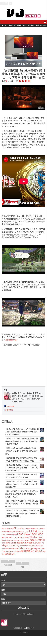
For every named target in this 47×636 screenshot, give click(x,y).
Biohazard (10, 528)
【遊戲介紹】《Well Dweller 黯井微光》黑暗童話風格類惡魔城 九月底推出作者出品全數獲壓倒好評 (27, 26)
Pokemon (28, 546)
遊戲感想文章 (11, 340)
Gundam (42, 528)
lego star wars (7, 537)
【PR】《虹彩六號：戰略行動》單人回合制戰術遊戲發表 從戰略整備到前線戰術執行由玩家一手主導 (21, 494)
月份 (3, 580)
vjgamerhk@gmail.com (24, 614)
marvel (26, 537)
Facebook (10, 406)
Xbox (23, 548)
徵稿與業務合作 (20, 628)
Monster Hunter (7, 540)
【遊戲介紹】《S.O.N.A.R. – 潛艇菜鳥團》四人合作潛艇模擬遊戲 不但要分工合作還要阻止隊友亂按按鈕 (22, 432)
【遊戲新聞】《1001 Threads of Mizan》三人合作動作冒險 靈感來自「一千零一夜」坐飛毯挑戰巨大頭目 (21, 468)
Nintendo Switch (23, 542)
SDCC (37, 546)
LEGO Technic (18, 537)
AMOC (4, 528)
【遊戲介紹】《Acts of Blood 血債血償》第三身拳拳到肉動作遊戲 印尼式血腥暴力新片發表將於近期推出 (22, 513)
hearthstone (17, 531)
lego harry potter (11, 535)
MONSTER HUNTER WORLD (20, 540)
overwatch (37, 542)
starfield (8, 548)
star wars (15, 548)
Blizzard (17, 528)
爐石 (32, 551)
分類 (3, 590)
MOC (41, 537)
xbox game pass (33, 548)
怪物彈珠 (25, 551)
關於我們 (30, 628)
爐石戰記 (38, 551)
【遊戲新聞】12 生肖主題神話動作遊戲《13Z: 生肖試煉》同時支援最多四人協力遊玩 (21, 451)
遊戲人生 (10, 553)
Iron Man (26, 532)
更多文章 (10, 410)
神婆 (5, 81)
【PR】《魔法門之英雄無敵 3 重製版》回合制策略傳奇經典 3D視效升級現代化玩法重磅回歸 (21, 504)
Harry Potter (6, 531)
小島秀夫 (18, 551)
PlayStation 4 (9, 545)
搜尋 (3, 599)
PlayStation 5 (20, 546)
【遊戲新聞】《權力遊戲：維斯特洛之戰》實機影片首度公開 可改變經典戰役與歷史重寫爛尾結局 (21, 484)
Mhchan (34, 537)
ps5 (33, 545)
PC (43, 543)
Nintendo (10, 542)
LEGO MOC (36, 534)
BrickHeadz (26, 528)
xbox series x (10, 551)
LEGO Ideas (23, 534)
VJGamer (24, 632)
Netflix (4, 543)
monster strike (37, 539)
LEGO (34, 530)
